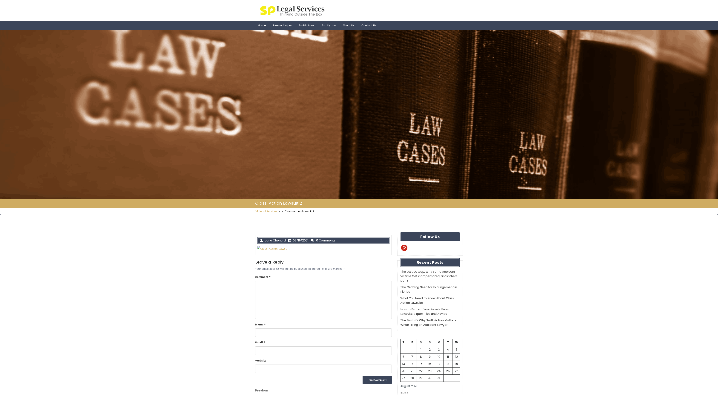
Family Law (329, 25)
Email (260, 342)
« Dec (404, 393)
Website (260, 360)
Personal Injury (282, 25)
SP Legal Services (266, 211)
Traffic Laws (306, 25)
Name (260, 324)
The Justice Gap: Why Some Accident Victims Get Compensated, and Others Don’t (429, 276)
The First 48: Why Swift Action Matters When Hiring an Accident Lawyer (428, 322)
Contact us (368, 25)
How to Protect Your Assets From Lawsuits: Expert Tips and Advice (424, 311)
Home (262, 25)
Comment (263, 277)
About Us (348, 25)
